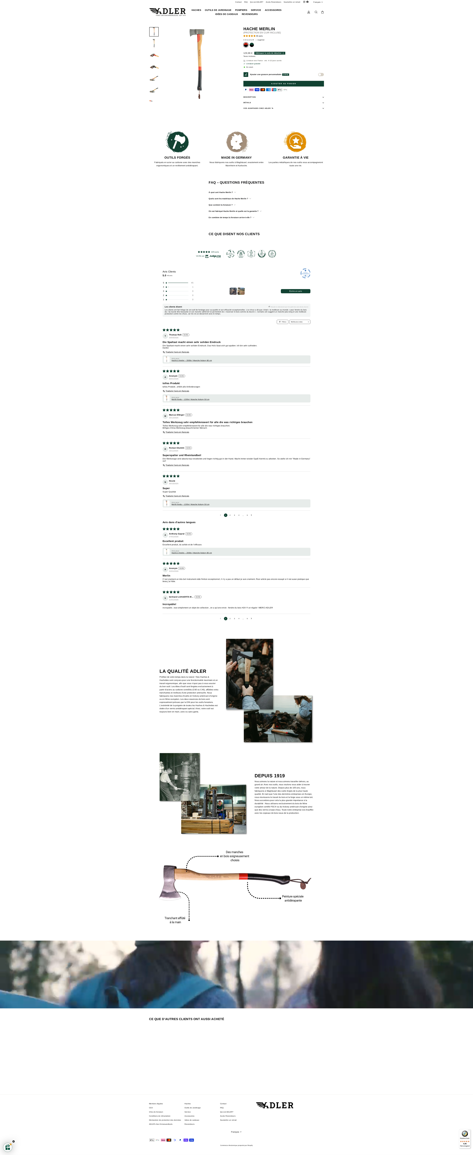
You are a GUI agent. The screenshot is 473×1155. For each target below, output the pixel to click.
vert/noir (251, 44)
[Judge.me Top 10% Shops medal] (262, 254)
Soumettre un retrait (292, 2)
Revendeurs (250, 14)
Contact (238, 2)
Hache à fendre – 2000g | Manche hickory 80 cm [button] (192, 360)
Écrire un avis (295, 291)
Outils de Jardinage (218, 10)
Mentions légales (156, 1104)
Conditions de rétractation (159, 1116)
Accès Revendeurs (273, 2)
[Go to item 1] (233, 291)
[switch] (321, 74)
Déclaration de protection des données (165, 1120)
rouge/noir (245, 44)
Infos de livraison (156, 1112)
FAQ (246, 2)
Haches (196, 10)
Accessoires (273, 10)
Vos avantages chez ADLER (257, 108)
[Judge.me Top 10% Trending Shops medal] (272, 254)
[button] (249, 36)
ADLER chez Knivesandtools (160, 1124)
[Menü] (469, 1130)
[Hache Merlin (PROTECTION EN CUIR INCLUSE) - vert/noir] (171, 1080)
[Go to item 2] (241, 291)
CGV (151, 1108)
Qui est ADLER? (256, 2)
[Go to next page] (252, 515)
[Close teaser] (13, 1141)
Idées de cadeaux (226, 14)
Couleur (253, 40)
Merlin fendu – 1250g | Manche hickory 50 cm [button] (190, 399)
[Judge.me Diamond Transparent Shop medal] (230, 254)
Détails (247, 103)
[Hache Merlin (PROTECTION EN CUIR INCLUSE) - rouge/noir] (168, 1080)
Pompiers (241, 10)
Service (256, 10)
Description (249, 97)
